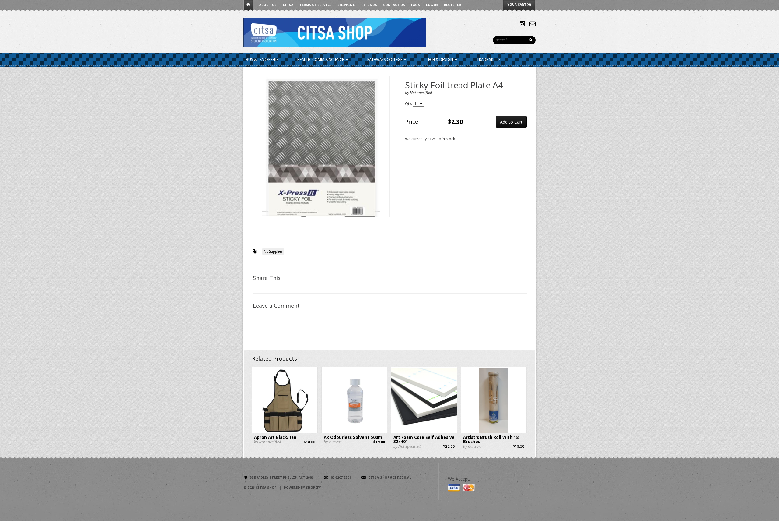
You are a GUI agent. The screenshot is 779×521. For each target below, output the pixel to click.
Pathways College (385, 59)
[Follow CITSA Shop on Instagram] (522, 24)
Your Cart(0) (519, 5)
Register (452, 5)
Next (385, 152)
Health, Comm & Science (321, 59)
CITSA (288, 5)
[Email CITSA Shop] (532, 24)
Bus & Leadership (262, 59)
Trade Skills (489, 59)
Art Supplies (273, 252)
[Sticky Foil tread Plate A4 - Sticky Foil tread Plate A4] (321, 146)
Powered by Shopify (302, 488)
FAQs (415, 5)
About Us (268, 5)
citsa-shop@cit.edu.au (390, 478)
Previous (257, 152)
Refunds (369, 5)
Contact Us (394, 5)
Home (248, 5)
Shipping (346, 5)
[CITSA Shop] (334, 32)
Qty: (409, 103)
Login (432, 5)
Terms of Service (315, 5)
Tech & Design (440, 59)
